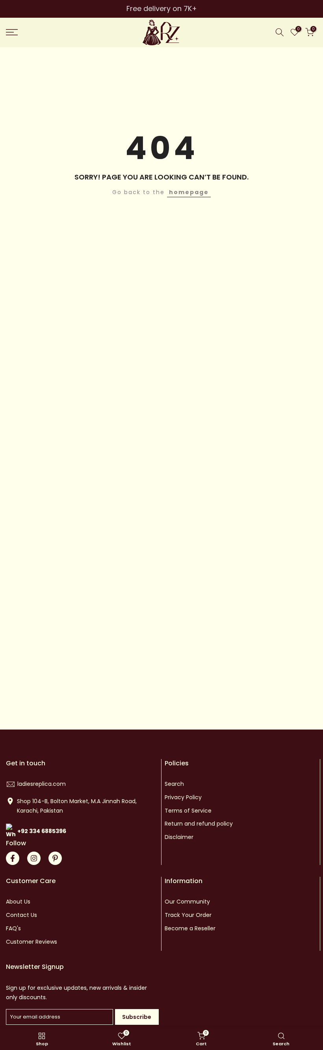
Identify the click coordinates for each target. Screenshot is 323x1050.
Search (174, 784)
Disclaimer (179, 837)
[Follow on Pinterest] (55, 858)
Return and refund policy (199, 824)
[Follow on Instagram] (34, 858)
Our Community (187, 902)
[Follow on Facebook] (12, 858)
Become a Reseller (190, 928)
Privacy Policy (183, 797)
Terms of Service (188, 811)
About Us (18, 902)
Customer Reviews (31, 942)
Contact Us (21, 915)
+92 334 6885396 (41, 831)
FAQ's (13, 928)
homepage (189, 192)
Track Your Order (188, 915)
